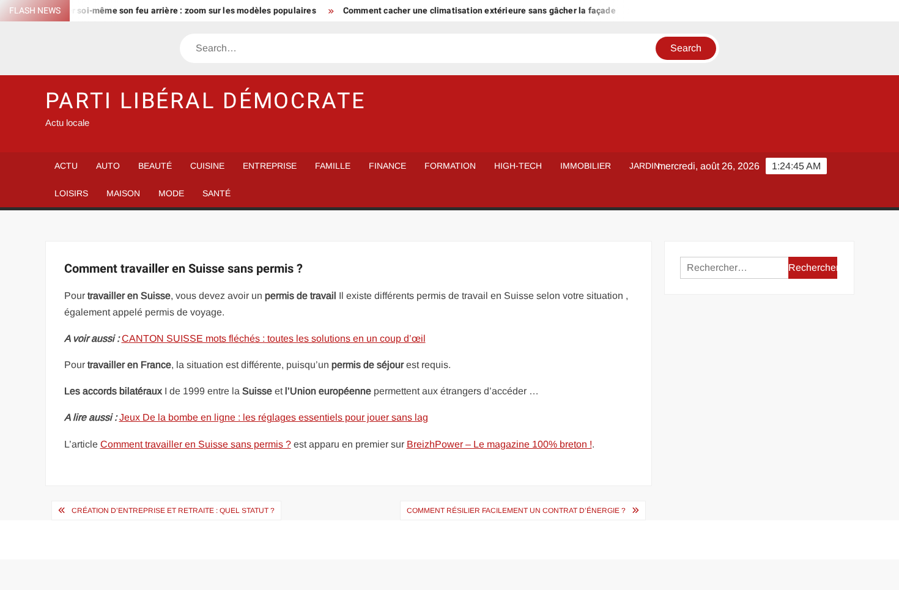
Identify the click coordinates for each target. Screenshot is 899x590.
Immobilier (585, 166)
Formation (450, 166)
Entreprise (270, 166)
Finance (387, 166)
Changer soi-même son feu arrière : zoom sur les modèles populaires (169, 10)
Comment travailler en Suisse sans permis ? (195, 444)
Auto (108, 166)
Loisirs (71, 193)
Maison (123, 193)
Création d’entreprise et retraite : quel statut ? (173, 510)
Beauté (155, 166)
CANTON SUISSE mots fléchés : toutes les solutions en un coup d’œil (274, 338)
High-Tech (518, 166)
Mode (171, 193)
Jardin (644, 166)
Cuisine (207, 166)
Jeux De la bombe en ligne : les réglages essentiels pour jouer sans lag (273, 417)
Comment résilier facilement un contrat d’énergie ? (516, 510)
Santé (216, 193)
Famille (332, 166)
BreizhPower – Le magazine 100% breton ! (499, 444)
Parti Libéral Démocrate (205, 101)
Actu (66, 166)
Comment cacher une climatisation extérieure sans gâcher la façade (469, 10)
